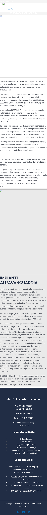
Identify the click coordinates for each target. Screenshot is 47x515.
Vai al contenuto (6, 1)
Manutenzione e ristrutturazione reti (26, 450)
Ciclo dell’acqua (26, 439)
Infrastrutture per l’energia (26, 447)
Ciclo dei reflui (26, 442)
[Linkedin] (29, 513)
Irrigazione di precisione (26, 444)
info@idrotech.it (26, 413)
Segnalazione (23, 425)
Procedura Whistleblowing (23, 422)
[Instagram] (23, 513)
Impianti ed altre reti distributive (26, 453)
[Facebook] (18, 513)
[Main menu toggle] (11, 9)
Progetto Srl (23, 506)
